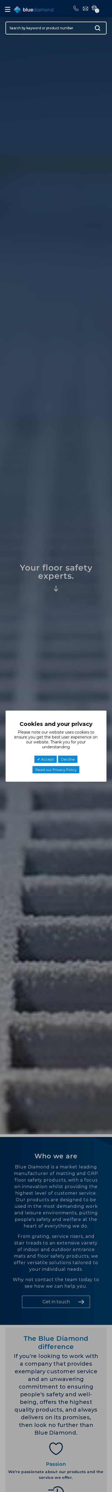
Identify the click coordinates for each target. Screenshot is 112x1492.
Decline (68, 759)
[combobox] (56, 28)
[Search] (97, 29)
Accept (47, 759)
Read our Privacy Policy (56, 769)
